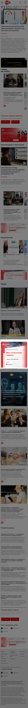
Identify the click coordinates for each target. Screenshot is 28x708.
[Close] (27, 340)
